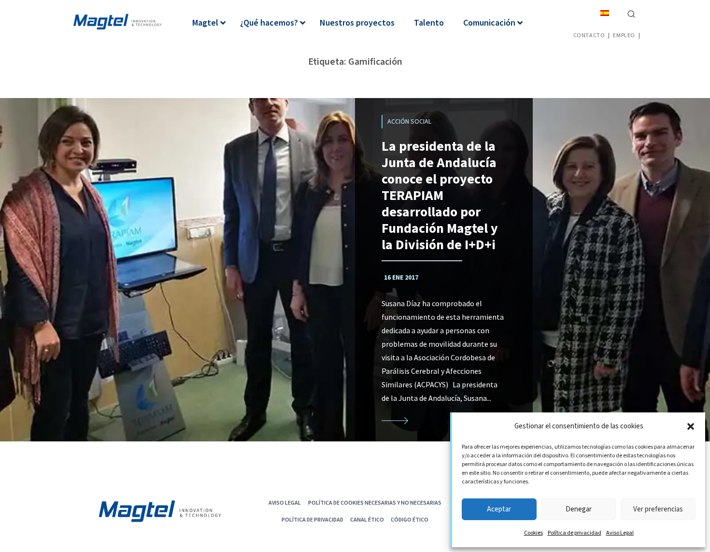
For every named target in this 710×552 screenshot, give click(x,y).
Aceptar (499, 509)
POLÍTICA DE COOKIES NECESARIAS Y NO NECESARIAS (374, 502)
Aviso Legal (620, 533)
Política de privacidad (574, 533)
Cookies (533, 533)
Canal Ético (367, 519)
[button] (691, 426)
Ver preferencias (658, 509)
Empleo (624, 35)
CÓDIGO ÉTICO (409, 519)
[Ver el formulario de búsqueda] (631, 13)
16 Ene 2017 (401, 278)
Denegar (579, 509)
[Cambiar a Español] (605, 12)
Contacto (589, 35)
